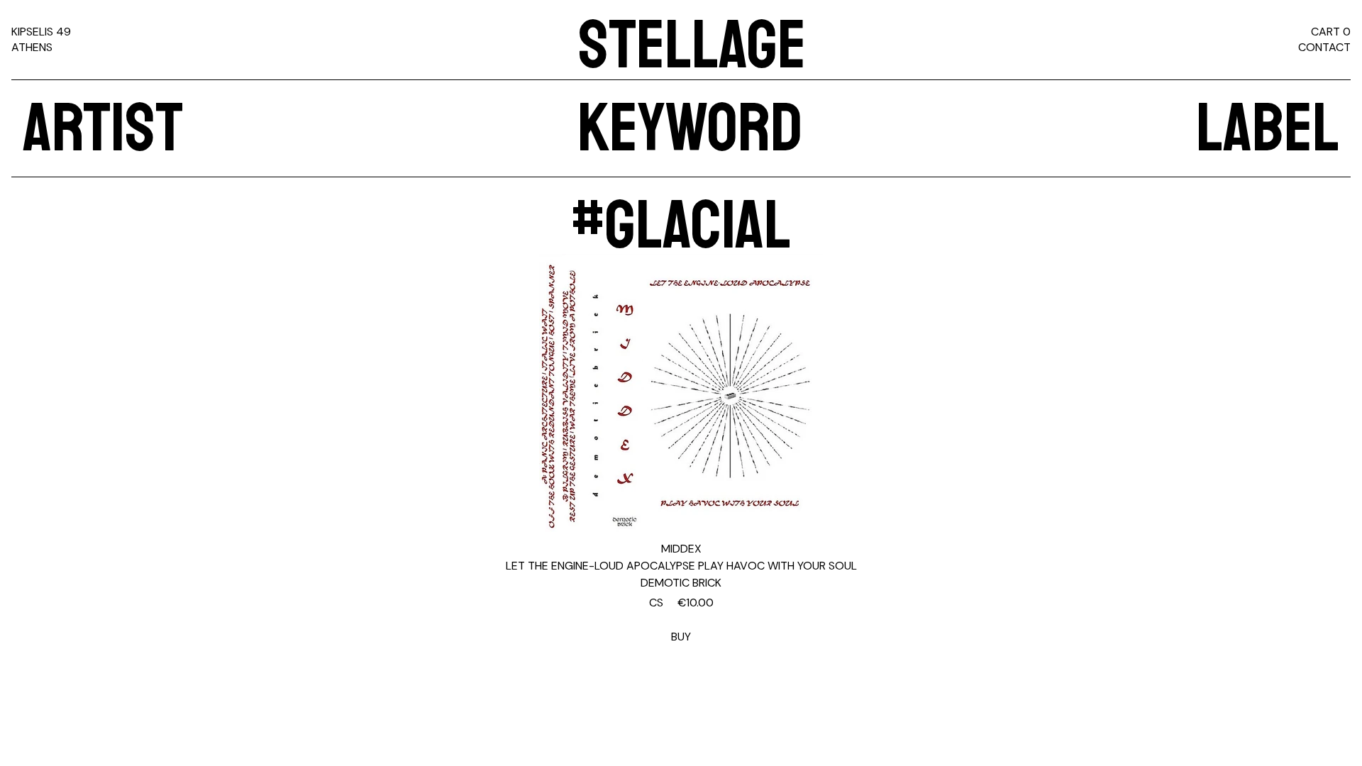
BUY (681, 619)
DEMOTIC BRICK (681, 582)
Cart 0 (1331, 31)
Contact (1324, 47)
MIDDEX (681, 548)
